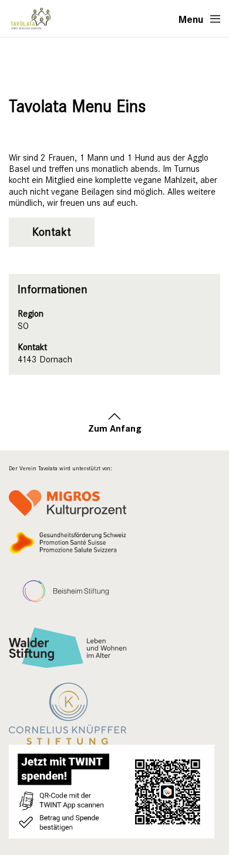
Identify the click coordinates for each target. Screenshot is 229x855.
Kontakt (51, 232)
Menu (191, 18)
